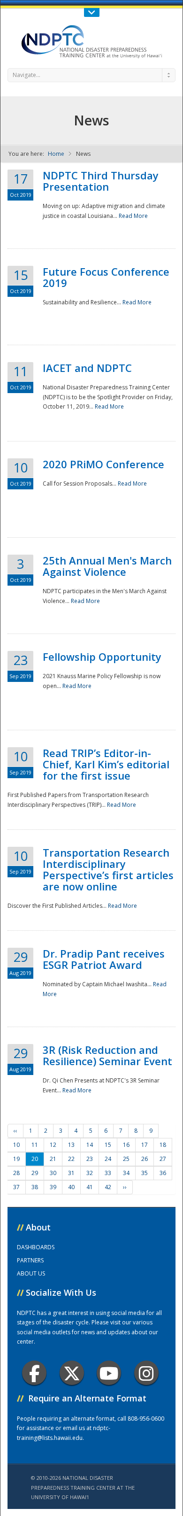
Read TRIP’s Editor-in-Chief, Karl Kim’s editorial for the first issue (106, 764)
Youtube (109, 1373)
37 (16, 1187)
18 (163, 1145)
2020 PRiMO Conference (103, 464)
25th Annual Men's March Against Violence (107, 566)
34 (126, 1173)
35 (144, 1173)
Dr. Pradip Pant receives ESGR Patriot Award (104, 959)
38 (34, 1187)
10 (16, 1145)
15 (108, 1145)
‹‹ (15, 1131)
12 (53, 1145)
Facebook (34, 1373)
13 (71, 1145)
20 (34, 1159)
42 (108, 1187)
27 (163, 1159)
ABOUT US (31, 1273)
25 (126, 1159)
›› (125, 1187)
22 (71, 1159)
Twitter (72, 1373)
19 (16, 1159)
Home (56, 154)
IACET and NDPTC (87, 368)
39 (53, 1187)
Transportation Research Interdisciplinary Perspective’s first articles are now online (108, 869)
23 (89, 1159)
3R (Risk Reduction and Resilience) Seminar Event (107, 1055)
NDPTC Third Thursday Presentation (101, 180)
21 (53, 1159)
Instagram (146, 1373)
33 (108, 1173)
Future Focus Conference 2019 (106, 277)
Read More (133, 216)
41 (89, 1187)
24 (108, 1159)
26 (144, 1159)
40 (71, 1187)
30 (53, 1173)
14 (89, 1145)
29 (34, 1173)
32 (89, 1173)
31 (71, 1173)
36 (163, 1173)
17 (144, 1145)
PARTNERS (30, 1260)
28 (16, 1173)
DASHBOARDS (35, 1247)
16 (126, 1145)
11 (34, 1145)
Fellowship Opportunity (102, 657)
